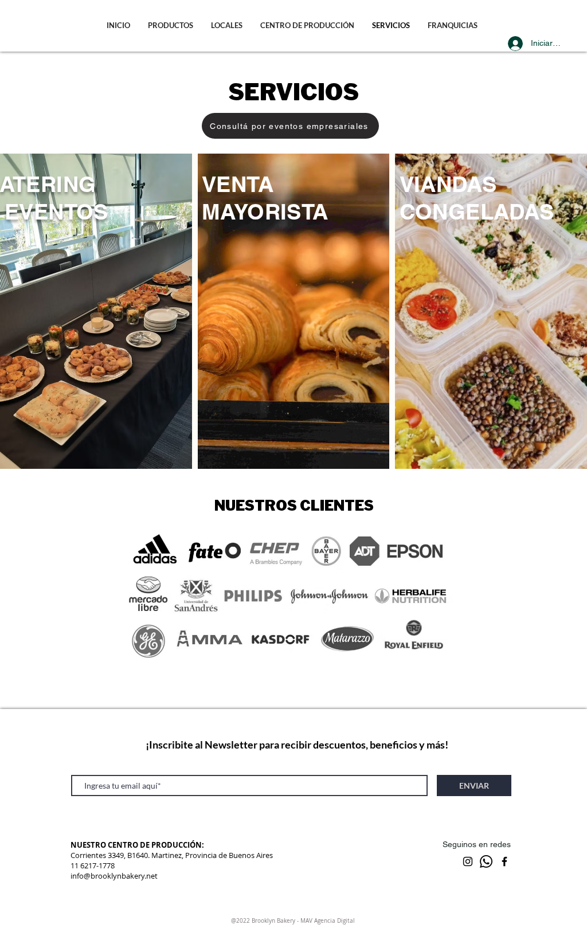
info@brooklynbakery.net (114, 876)
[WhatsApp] (486, 861)
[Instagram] (467, 861)
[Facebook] (504, 861)
